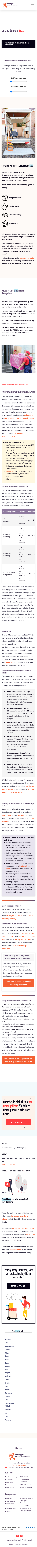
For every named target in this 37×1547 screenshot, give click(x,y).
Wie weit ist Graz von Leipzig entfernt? (18, 1004)
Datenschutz (25, 1544)
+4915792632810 (8, 1164)
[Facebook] (17, 1536)
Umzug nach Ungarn (23, 939)
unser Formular (15, 1249)
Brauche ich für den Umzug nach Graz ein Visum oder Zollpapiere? (18, 1025)
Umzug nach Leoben (14, 915)
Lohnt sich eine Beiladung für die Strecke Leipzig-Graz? (18, 1030)
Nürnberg (9, 662)
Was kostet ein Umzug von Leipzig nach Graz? (18, 1020)
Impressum (18, 1544)
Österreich (22, 384)
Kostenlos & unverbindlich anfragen (17, 44)
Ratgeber (11, 1544)
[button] (32, 5)
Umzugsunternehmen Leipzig (14, 1540)
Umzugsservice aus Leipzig (23, 1228)
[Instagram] (21, 1536)
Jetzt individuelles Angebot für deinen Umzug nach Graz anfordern (18, 1060)
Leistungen (6, 815)
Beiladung (28, 415)
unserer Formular (27, 258)
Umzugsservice (10, 1494)
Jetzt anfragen (18, 1122)
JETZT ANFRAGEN (18, 1286)
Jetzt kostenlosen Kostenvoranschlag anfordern (18, 983)
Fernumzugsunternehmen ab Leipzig (19, 418)
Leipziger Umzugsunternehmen (10, 384)
